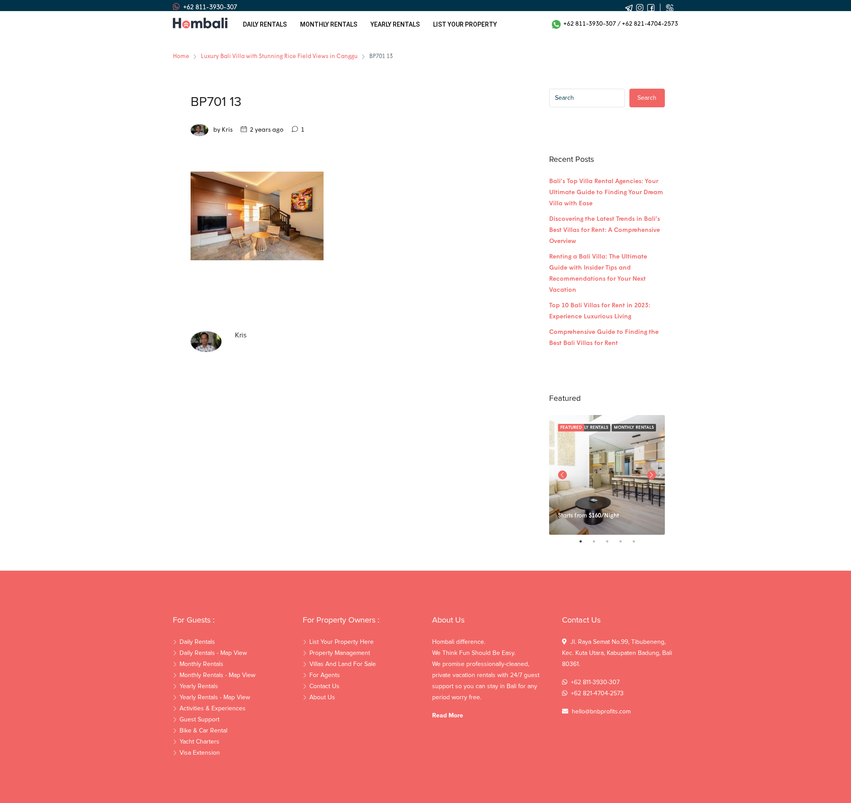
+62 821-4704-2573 (650, 24)
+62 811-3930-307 (588, 24)
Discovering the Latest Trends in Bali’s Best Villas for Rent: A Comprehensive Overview (604, 230)
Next (660, 474)
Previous (562, 474)
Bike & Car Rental (203, 731)
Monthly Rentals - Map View (217, 675)
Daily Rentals (265, 24)
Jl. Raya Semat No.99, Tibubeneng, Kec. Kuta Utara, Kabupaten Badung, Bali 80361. (617, 653)
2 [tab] (598, 541)
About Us (322, 697)
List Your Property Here (341, 642)
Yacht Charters (199, 742)
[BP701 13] (257, 215)
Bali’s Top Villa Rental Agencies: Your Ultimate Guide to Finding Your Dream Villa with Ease (606, 192)
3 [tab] (611, 541)
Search (646, 98)
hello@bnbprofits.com (601, 712)
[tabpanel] (607, 475)
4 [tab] (625, 541)
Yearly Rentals (199, 686)
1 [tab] (585, 541)
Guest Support (199, 720)
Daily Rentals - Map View (213, 653)
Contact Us (324, 686)
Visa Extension (200, 753)
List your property (465, 24)
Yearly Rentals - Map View (215, 697)
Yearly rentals (395, 24)
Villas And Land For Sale (342, 664)
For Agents (324, 675)
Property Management (339, 653)
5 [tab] (638, 541)
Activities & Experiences (213, 708)
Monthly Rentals (634, 427)
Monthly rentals (328, 24)
